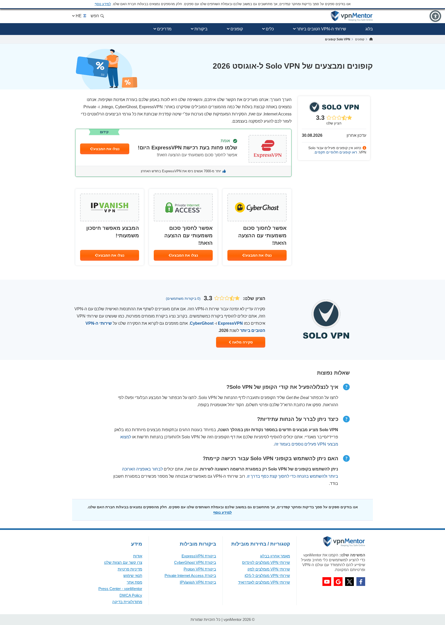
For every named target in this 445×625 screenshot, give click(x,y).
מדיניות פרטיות (130, 569)
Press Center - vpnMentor (120, 588)
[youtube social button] (326, 581)
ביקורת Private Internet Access (190, 575)
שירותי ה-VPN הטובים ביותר (321, 29)
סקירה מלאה (242, 342)
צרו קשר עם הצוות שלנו (123, 562)
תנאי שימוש (132, 575)
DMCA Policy (130, 595)
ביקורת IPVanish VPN (198, 582)
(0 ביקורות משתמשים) (183, 298)
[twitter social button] (349, 581)
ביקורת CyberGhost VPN (195, 562)
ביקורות (201, 29)
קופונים (236, 29)
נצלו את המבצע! (105, 149)
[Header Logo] (352, 16)
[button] (435, 16)
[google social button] (338, 581)
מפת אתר (134, 582)
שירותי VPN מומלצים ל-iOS (267, 575)
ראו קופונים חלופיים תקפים (336, 152)
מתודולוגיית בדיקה (127, 602)
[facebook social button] (360, 581)
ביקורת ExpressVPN (199, 556)
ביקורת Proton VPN (200, 569)
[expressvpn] (183, 153)
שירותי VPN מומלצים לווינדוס (266, 562)
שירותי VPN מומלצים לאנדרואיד (264, 582)
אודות (137, 556)
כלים (270, 29)
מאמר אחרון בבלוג (275, 556)
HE (79, 16)
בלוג (369, 29)
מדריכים (164, 29)
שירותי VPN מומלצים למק (268, 569)
